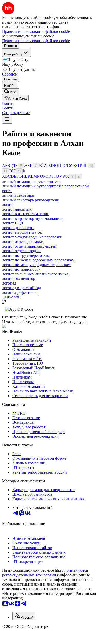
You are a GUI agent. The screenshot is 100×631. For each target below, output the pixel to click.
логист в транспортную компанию (32, 218)
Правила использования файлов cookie (36, 41)
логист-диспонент (18, 227)
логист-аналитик (17, 209)
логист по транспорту (21, 269)
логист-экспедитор (18, 278)
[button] (7, 103)
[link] (10, 91)
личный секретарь (18, 195)
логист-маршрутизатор (22, 232)
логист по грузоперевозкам (26, 255)
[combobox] (23, 616)
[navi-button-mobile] (7, 119)
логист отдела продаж (21, 251)
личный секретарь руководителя (30, 200)
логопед (9, 283)
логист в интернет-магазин (25, 214)
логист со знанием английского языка (35, 274)
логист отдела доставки (22, 241)
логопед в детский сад (21, 288)
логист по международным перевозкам (36, 264)
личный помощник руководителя (31, 181)
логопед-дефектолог (19, 292)
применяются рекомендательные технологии (45, 572)
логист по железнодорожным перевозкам (38, 260)
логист (8, 204)
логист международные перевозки (32, 237)
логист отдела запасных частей (29, 246)
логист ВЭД (12, 223)
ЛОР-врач (10, 297)
